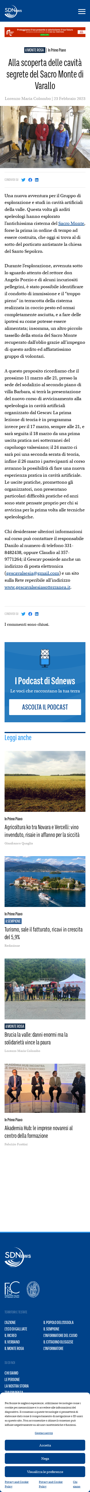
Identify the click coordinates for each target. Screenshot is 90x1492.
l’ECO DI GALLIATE (16, 1329)
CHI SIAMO (11, 1373)
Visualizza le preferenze (45, 1472)
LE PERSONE (12, 1379)
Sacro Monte (71, 223)
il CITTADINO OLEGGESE (58, 1342)
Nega (45, 1458)
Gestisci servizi (44, 1433)
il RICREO (11, 1335)
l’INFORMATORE (53, 1348)
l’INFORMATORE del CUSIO (60, 1335)
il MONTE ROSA (34, 50)
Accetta (45, 1445)
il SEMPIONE (51, 1329)
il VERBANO (12, 1342)
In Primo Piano (57, 50)
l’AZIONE (10, 1322)
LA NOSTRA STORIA (17, 1386)
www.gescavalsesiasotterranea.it (37, 587)
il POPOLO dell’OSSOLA (58, 1322)
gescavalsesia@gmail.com (32, 573)
